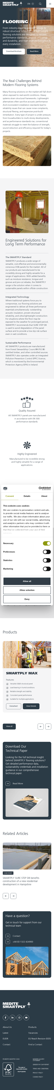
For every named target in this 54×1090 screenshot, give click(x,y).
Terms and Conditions (40, 1068)
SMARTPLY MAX (22, 673)
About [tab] (44, 496)
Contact (6, 1045)
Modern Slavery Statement (38, 1060)
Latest (5, 1033)
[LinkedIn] (12, 1017)
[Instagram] (19, 1017)
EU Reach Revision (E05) (39, 1039)
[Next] (48, 726)
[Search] (40, 4)
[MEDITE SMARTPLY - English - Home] (12, 4)
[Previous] (41, 726)
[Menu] (50, 4)
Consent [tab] (10, 496)
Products (32, 1027)
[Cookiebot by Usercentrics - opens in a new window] (39, 488)
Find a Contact (35, 1045)
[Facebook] (5, 1017)
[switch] (47, 552)
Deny (27, 599)
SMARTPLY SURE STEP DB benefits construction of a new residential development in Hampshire (21, 881)
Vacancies (33, 1033)
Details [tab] (27, 496)
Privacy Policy (38, 1073)
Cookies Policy (38, 1077)
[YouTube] (26, 1017)
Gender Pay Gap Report (41, 1064)
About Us (7, 1027)
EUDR (5, 1039)
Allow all (27, 581)
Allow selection (27, 590)
